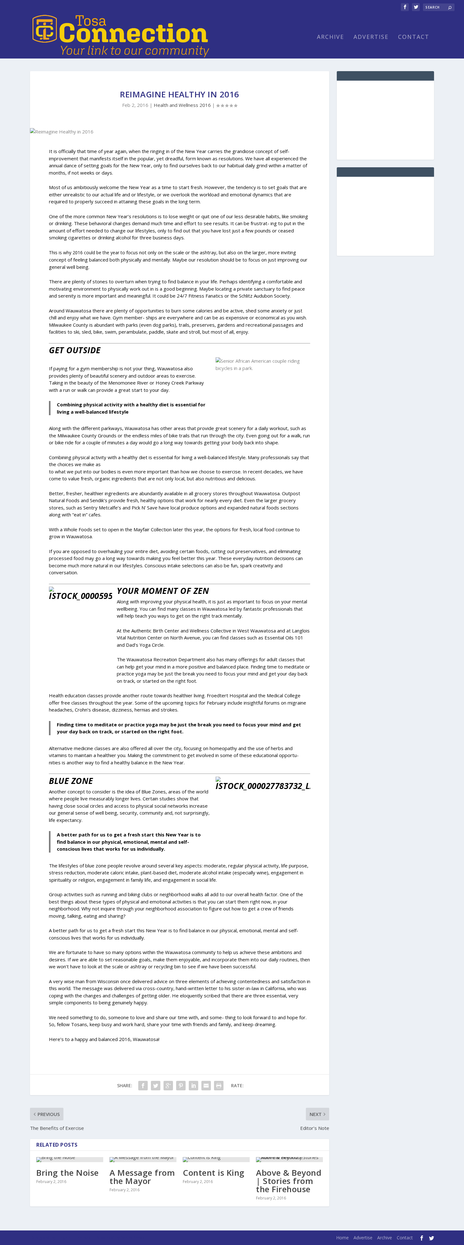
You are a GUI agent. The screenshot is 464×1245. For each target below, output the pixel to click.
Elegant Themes (74, 1238)
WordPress (132, 1238)
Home (342, 1238)
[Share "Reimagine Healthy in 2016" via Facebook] (143, 1085)
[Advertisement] (385, 120)
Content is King (214, 1172)
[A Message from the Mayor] (143, 1159)
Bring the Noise (67, 1172)
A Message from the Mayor (142, 1176)
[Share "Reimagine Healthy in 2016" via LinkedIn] (193, 1085)
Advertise (371, 37)
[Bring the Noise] (69, 1159)
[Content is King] (216, 1159)
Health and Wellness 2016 (182, 105)
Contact (413, 37)
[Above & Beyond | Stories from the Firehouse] (289, 1159)
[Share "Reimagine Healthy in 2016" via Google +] (168, 1085)
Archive (330, 37)
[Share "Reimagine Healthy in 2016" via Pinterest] (181, 1085)
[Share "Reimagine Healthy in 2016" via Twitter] (155, 1085)
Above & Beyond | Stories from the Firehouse (288, 1181)
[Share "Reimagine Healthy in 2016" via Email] (206, 1085)
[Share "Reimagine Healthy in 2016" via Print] (218, 1085)
